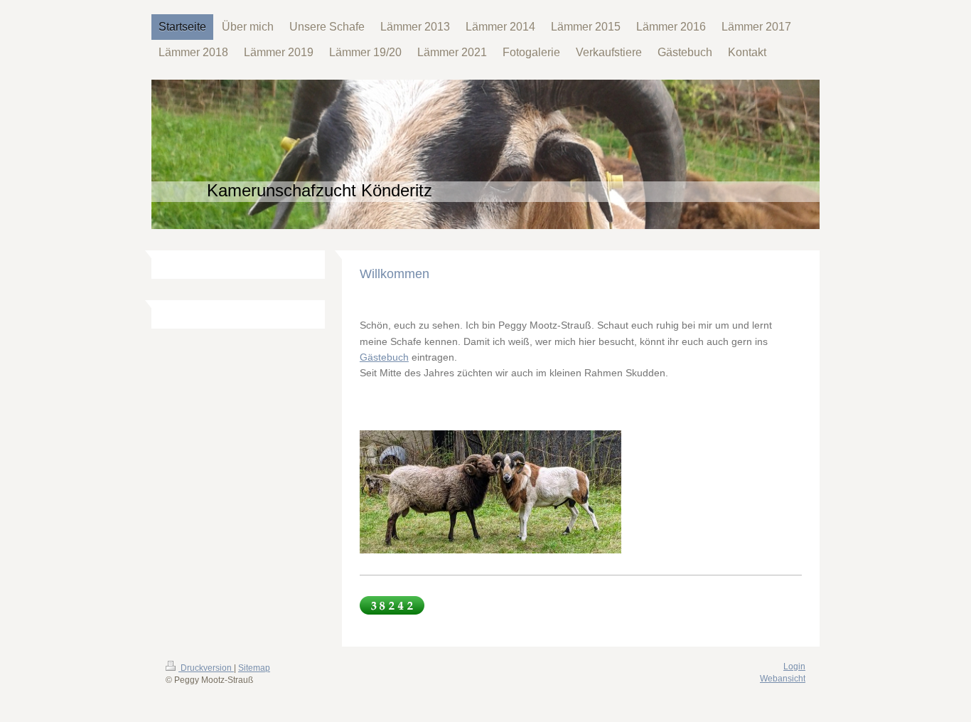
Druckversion (206, 668)
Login (794, 666)
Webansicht (782, 679)
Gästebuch (384, 357)
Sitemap (254, 668)
